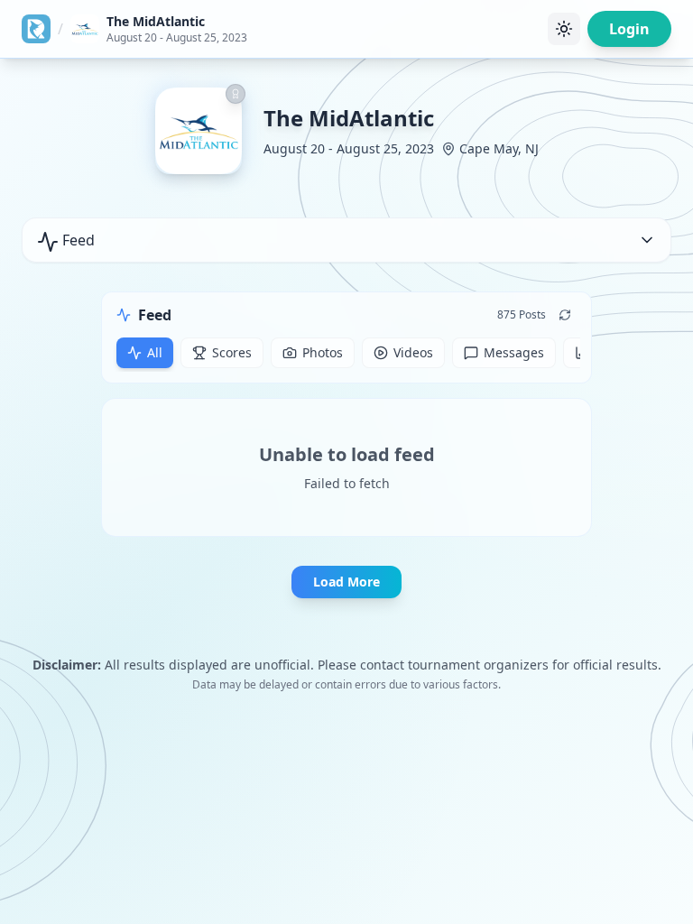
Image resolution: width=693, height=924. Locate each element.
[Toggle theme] (564, 29)
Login (629, 29)
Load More (346, 581)
